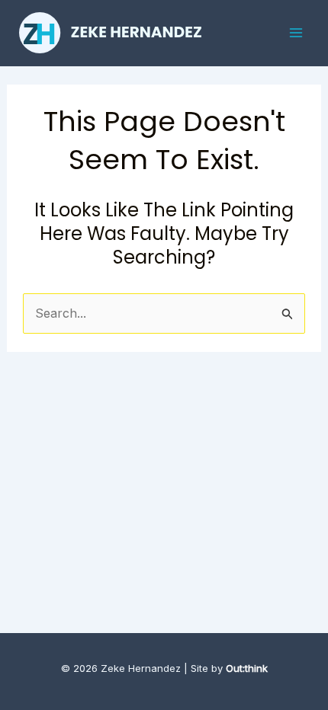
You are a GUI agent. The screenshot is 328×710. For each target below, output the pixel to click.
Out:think (247, 668)
